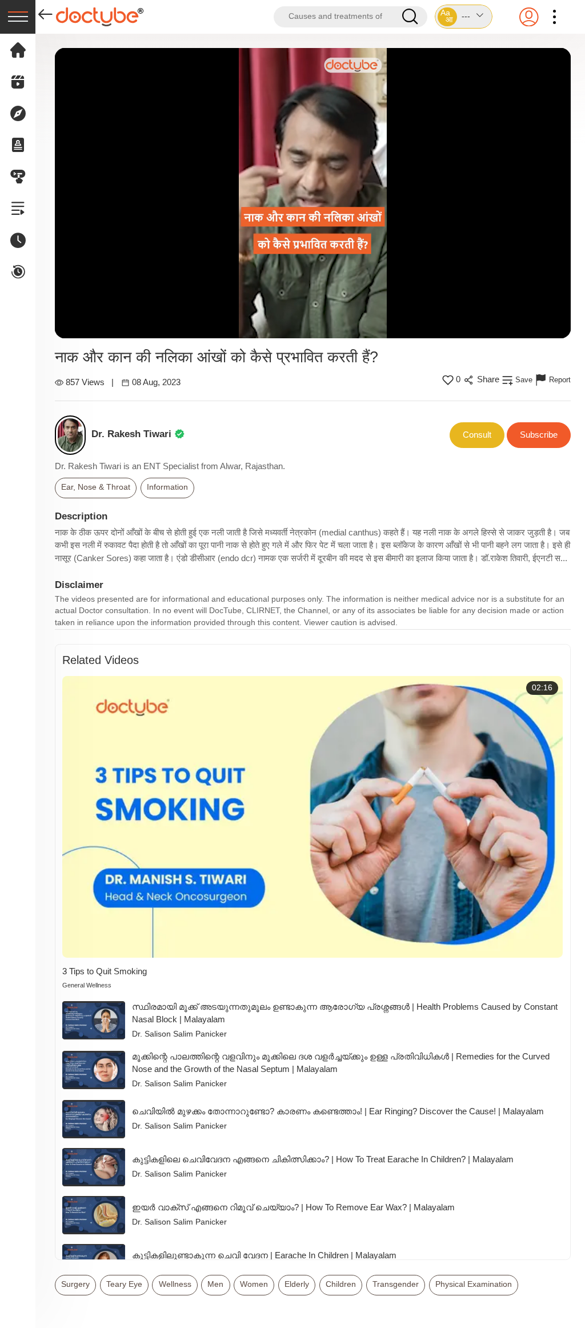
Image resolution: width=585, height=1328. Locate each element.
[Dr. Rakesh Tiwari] (73, 435)
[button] (463, 17)
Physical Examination (473, 1284)
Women (254, 1284)
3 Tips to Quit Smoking (104, 971)
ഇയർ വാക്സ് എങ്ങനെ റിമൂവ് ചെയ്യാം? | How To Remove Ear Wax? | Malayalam (293, 1207)
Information (167, 487)
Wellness (175, 1284)
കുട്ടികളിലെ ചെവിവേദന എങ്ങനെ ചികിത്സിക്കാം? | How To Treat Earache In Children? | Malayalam (323, 1159)
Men (215, 1284)
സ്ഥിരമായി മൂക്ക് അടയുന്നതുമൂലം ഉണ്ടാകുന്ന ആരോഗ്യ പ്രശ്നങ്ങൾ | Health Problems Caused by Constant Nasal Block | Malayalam (345, 1013)
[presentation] (17, 17)
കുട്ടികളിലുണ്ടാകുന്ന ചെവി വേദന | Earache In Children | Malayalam (264, 1255)
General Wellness (86, 985)
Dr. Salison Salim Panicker (179, 1034)
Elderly (297, 1284)
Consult (477, 434)
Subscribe (539, 434)
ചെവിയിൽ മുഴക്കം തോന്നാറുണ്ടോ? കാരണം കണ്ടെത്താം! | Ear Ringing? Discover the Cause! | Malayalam (338, 1111)
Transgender (395, 1284)
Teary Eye (124, 1284)
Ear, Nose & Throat (95, 487)
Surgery (75, 1284)
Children (341, 1284)
